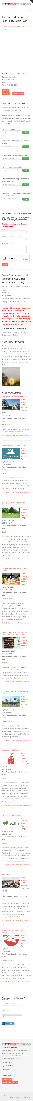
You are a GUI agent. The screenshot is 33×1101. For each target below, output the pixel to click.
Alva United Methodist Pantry (12, 396)
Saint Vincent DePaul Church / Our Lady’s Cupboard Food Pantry (14, 634)
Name (6, 229)
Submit (5, 264)
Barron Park (6, 874)
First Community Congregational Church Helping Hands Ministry (13, 503)
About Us (18, 1097)
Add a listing (6, 1069)
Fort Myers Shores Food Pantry (13, 445)
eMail (12, 236)
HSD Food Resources (10, 1082)
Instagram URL (18, 93)
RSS (3, 1066)
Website (5, 90)
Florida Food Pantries (15, 26)
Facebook (6, 93)
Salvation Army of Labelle (11, 750)
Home (5, 26)
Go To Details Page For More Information (16, 435)
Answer (26, 132)
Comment (7, 243)
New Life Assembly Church (12, 815)
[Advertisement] (16, 49)
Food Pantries (16, 5)
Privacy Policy (7, 1062)
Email (4, 424)
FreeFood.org (7, 1079)
